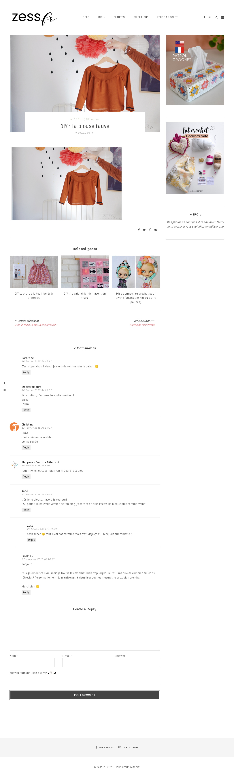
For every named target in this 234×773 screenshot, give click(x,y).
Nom (14, 656)
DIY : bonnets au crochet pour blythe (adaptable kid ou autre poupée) (136, 298)
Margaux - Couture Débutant (40, 462)
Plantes (119, 17)
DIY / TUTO (77, 119)
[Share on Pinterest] (150, 229)
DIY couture (92, 119)
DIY (100, 17)
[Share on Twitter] (144, 229)
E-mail (67, 656)
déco (86, 17)
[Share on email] (155, 229)
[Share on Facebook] (138, 229)
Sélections (141, 17)
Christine (27, 424)
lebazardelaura (31, 387)
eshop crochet (167, 17)
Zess (30, 525)
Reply (26, 372)
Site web (120, 656)
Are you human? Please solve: (29, 673)
